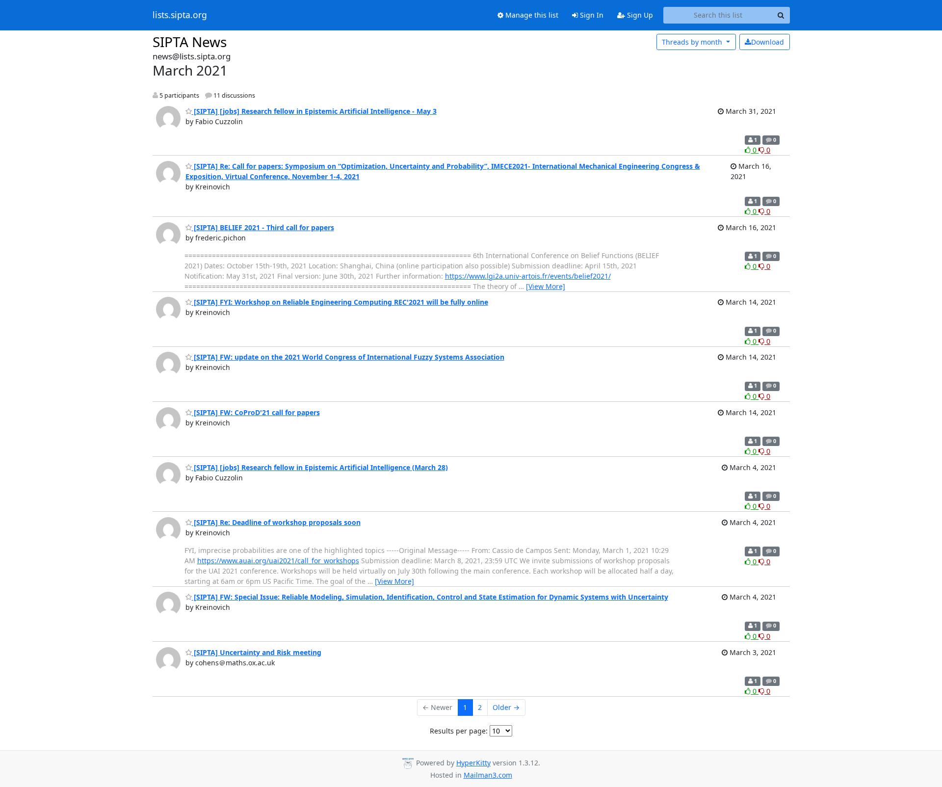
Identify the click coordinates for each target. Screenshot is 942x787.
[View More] (545, 286)
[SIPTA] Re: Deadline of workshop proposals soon (276, 522)
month (693, 42)
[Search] (781, 15)
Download (767, 42)
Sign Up (639, 15)
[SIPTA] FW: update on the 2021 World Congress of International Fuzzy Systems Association (348, 357)
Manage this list (530, 15)
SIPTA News (190, 41)
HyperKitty (473, 762)
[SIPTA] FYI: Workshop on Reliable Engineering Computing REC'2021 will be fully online (340, 302)
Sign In (590, 15)
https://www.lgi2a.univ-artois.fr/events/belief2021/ (528, 276)
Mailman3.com (488, 775)
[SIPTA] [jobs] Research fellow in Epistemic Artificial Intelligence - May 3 (314, 111)
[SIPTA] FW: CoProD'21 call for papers (256, 412)
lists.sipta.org (180, 15)
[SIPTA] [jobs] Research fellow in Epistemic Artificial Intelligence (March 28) (320, 467)
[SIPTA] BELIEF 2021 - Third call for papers (263, 227)
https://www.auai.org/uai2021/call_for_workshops (278, 560)
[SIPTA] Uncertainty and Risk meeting (256, 652)
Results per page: (459, 730)
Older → (506, 707)
